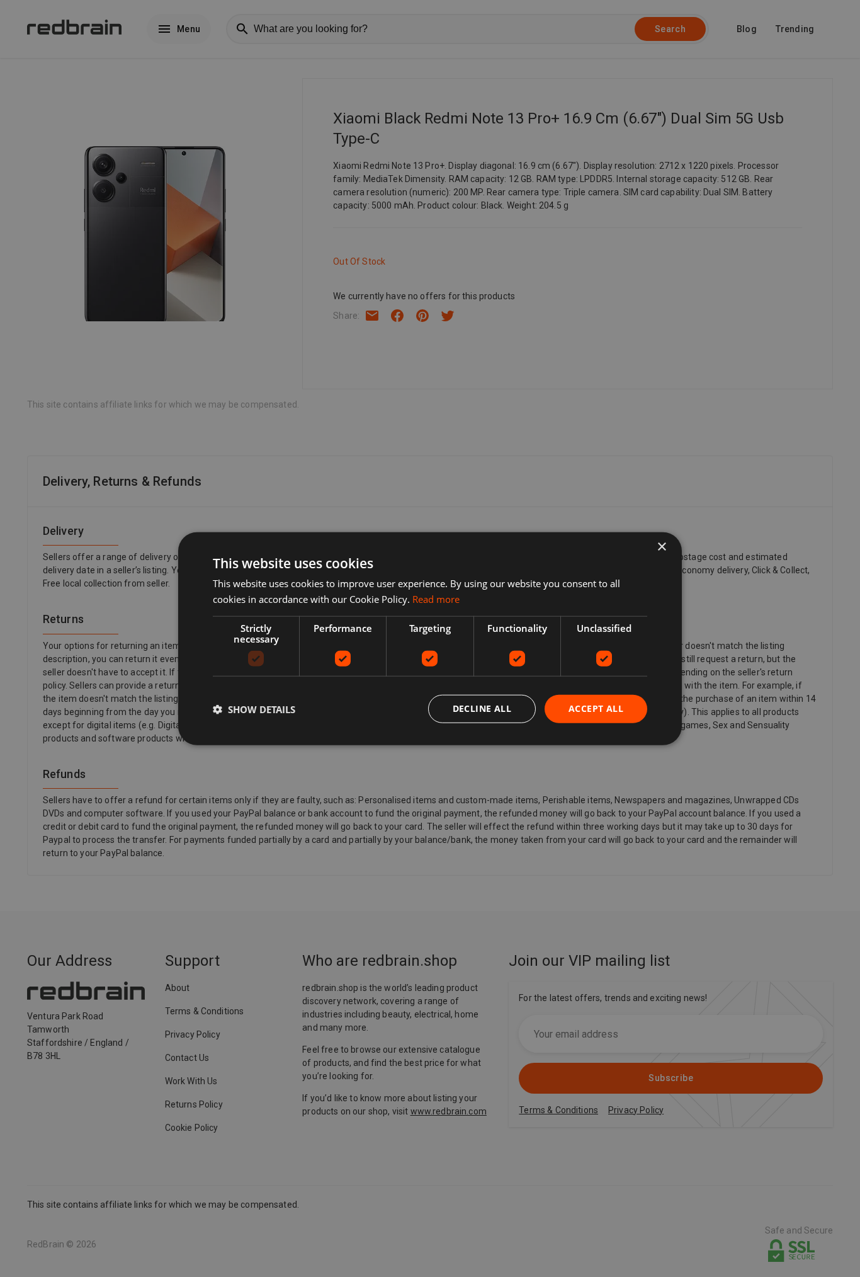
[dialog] (430, 638)
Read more (436, 598)
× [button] (661, 546)
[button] (254, 708)
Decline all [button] (482, 708)
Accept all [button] (596, 708)
